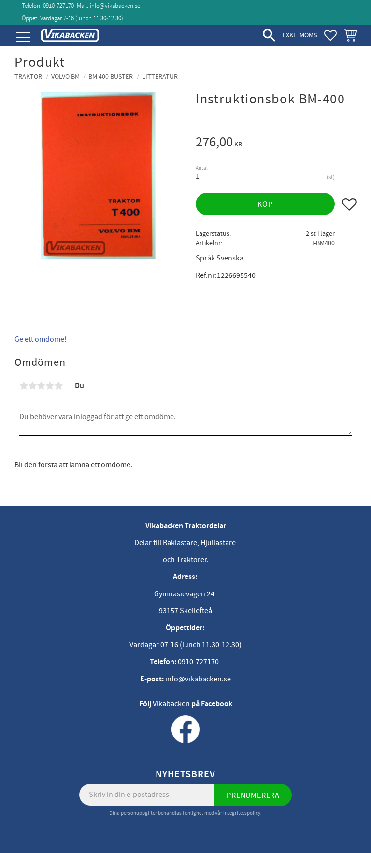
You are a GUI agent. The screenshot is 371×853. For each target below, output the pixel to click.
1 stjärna (23, 385)
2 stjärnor (32, 385)
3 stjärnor (41, 385)
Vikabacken (171, 703)
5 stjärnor (58, 385)
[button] (22, 37)
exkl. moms (300, 35)
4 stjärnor (49, 385)
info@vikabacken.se (115, 6)
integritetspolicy (241, 813)
